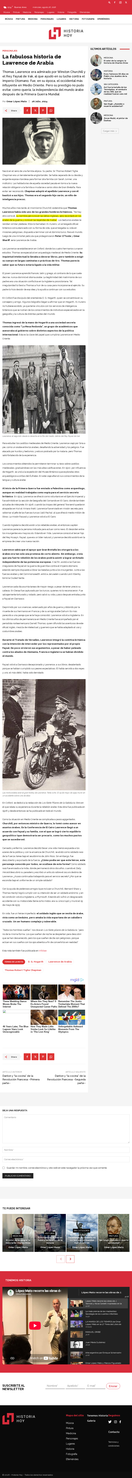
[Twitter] (126, 2)
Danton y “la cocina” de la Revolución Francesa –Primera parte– (21, 1079)
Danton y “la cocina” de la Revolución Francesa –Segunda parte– (66, 1079)
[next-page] (70, 1259)
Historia (61, 12)
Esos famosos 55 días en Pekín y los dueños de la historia (116, 76)
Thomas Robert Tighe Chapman (23, 970)
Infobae (43, 950)
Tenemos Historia (97, 1415)
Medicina (27, 12)
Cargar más (108, 130)
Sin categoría (111, 84)
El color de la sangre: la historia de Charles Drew (116, 62)
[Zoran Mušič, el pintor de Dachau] (96, 118)
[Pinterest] (43, 110)
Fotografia (72, 12)
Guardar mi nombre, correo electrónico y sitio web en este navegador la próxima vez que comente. (57, 1168)
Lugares (50, 12)
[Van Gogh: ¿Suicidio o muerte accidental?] (96, 104)
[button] (109, 2)
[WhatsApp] (50, 110)
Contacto (113, 1432)
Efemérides (85, 12)
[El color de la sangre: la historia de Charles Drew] (96, 60)
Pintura (16, 12)
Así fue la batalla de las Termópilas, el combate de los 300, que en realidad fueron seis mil (115, 90)
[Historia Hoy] (66, 33)
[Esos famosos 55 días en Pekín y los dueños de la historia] (96, 75)
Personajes (39, 12)
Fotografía (71, 1454)
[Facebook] (114, 2)
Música (6, 12)
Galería (91, 1420)
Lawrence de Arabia (60, 961)
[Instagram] (120, 2)
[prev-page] (60, 1259)
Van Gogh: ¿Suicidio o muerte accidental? (114, 105)
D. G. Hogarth (35, 961)
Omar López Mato (16, 101)
